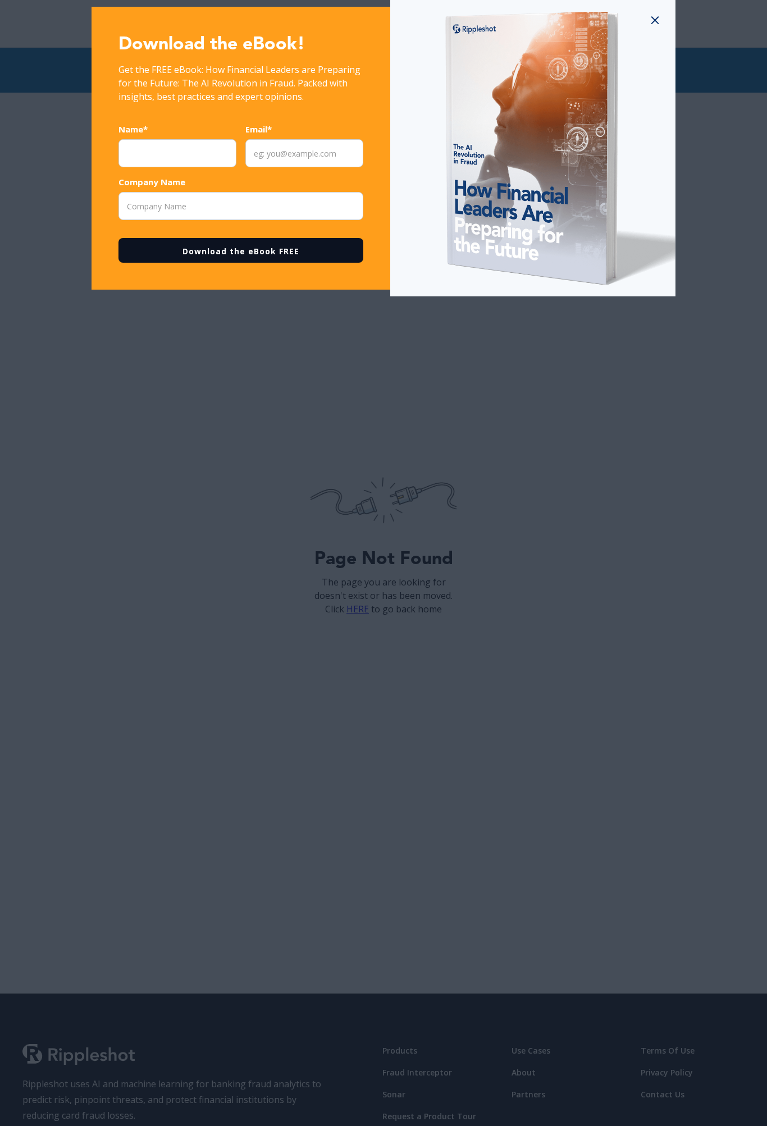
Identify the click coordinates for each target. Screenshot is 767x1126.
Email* (258, 129)
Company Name (151, 181)
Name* (133, 129)
